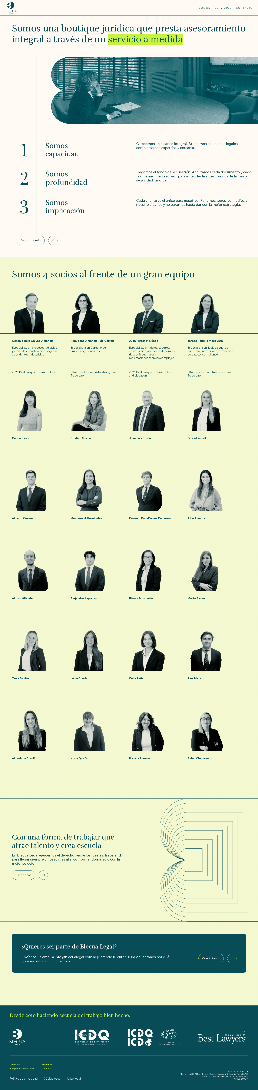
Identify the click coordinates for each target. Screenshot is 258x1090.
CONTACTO (244, 7)
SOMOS (204, 7)
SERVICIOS (223, 7)
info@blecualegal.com (22, 1068)
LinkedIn (46, 1068)
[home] (11, 8)
